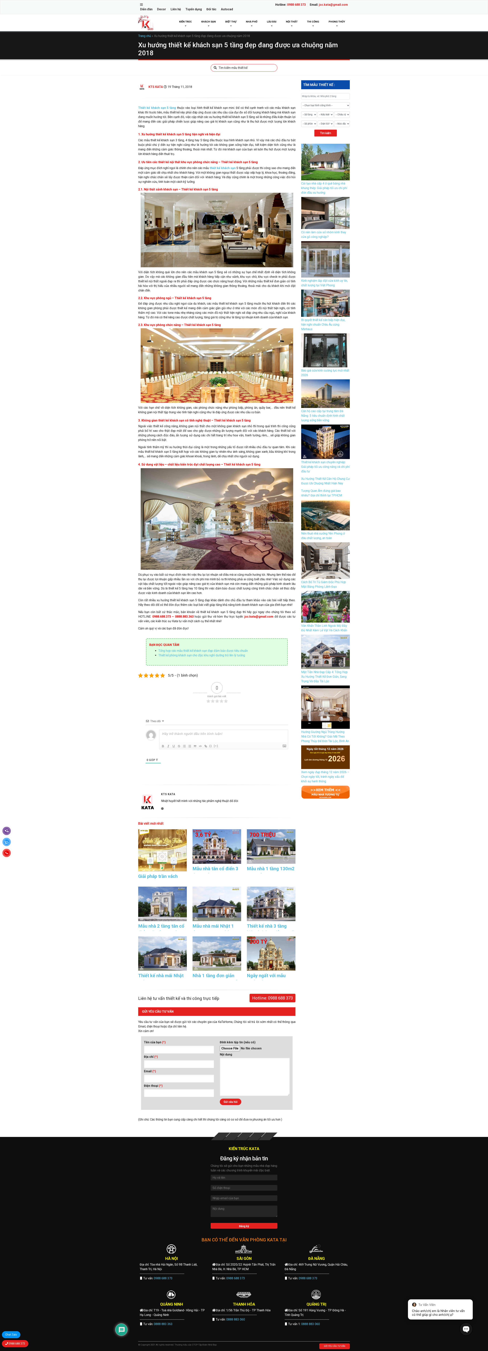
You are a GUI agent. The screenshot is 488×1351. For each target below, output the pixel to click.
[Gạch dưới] (173, 746)
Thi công (313, 21)
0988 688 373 (296, 4)
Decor (161, 9)
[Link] (205, 746)
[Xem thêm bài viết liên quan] (325, 792)
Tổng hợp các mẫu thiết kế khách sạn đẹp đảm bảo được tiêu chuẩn (203, 651)
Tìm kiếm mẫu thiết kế (233, 68)
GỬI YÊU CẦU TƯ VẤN (334, 1346)
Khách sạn (208, 21)
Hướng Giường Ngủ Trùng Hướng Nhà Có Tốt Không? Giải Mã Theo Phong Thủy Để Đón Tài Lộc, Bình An (325, 736)
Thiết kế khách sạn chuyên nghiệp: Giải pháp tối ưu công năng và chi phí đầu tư (325, 466)
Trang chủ (144, 36)
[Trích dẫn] (195, 746)
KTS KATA (155, 87)
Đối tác (211, 9)
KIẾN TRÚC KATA (244, 1148)
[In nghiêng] (168, 746)
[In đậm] (163, 746)
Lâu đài (271, 21)
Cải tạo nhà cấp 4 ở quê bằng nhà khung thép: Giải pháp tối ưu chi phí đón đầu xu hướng (324, 188)
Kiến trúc (185, 21)
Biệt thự (230, 21)
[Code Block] (200, 746)
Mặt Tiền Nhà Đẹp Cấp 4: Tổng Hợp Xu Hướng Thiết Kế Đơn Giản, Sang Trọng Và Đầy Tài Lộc (324, 676)
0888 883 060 (235, 1319)
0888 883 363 (163, 1324)
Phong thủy (337, 21)
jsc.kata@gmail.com (333, 4)
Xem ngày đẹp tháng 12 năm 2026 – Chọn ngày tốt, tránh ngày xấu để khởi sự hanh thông (325, 776)
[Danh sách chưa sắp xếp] (189, 746)
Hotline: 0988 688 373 (272, 998)
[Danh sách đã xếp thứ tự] (184, 746)
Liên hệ (176, 9)
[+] (216, 745)
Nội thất (292, 21)
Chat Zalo (11, 1334)
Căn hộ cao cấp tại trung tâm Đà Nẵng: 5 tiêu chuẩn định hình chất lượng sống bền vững (323, 415)
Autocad (227, 9)
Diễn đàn (146, 9)
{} (210, 745)
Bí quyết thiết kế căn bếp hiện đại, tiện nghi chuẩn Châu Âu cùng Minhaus (323, 324)
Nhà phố (251, 21)
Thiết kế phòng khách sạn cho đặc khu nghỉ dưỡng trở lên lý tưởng (201, 655)
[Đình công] (179, 746)
